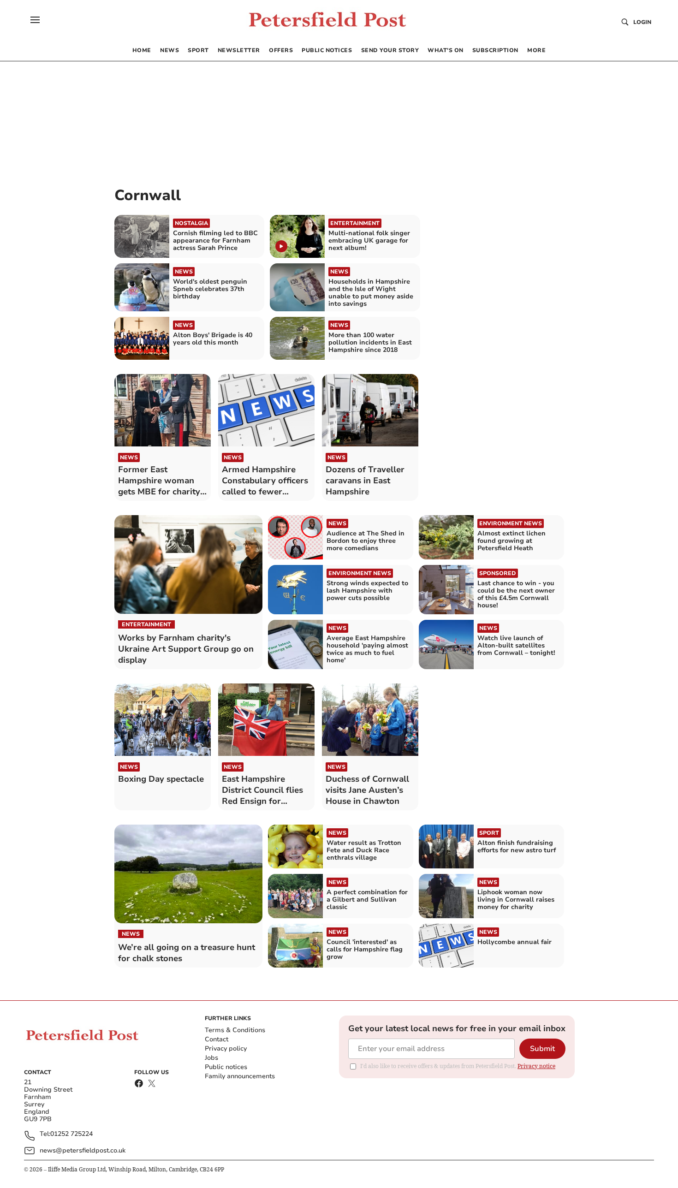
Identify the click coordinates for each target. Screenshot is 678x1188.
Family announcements (240, 1076)
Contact (216, 1039)
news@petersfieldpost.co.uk (82, 1150)
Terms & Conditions (235, 1030)
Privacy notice (536, 1066)
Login (642, 22)
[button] (35, 20)
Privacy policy (226, 1048)
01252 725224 (71, 1134)
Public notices (226, 1067)
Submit (542, 1049)
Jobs (211, 1057)
